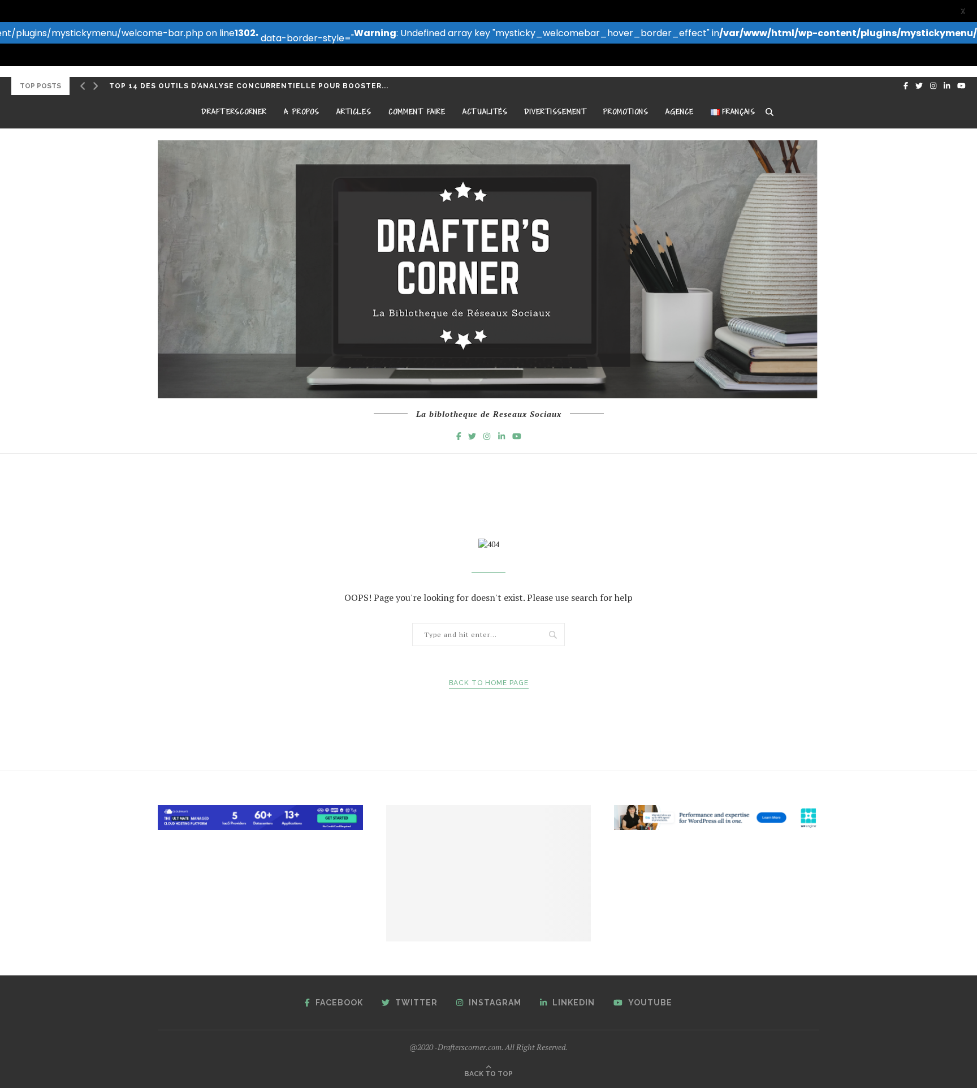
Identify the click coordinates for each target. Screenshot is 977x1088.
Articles (353, 112)
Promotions (626, 112)
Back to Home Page (489, 683)
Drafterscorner (234, 112)
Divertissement (555, 112)
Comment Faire (417, 112)
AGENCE (679, 112)
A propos (301, 112)
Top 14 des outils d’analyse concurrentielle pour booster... (248, 86)
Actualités (485, 112)
